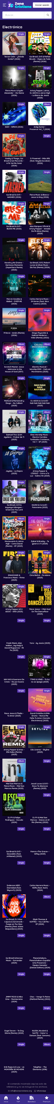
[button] (28, 1083)
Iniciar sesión (42, 5)
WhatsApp (41, 1091)
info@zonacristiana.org (21, 1091)
